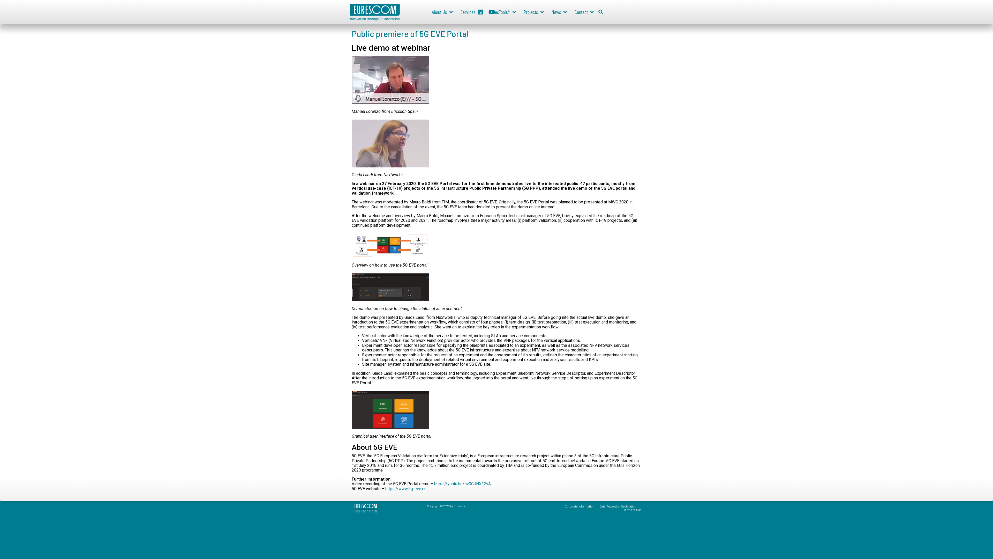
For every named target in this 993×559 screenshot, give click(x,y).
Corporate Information (579, 506)
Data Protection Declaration (617, 506)
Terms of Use (632, 510)
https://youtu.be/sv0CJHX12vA (462, 483)
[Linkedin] (480, 12)
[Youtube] (492, 12)
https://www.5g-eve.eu (405, 488)
